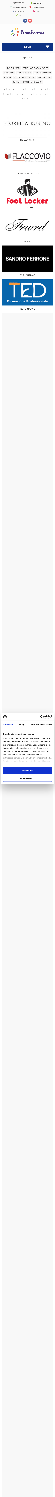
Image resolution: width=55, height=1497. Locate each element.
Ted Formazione (27, 309)
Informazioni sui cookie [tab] (41, 724)
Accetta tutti (27, 770)
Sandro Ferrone (27, 275)
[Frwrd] (27, 237)
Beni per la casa (24, 73)
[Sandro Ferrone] (27, 271)
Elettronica (20, 77)
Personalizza (26, 778)
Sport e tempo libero (32, 82)
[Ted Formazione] (27, 304)
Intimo (32, 77)
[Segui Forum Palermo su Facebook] (25, 20)
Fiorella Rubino (27, 140)
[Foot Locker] (27, 203)
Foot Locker (27, 208)
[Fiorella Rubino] (27, 135)
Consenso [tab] (8, 724)
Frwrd (27, 241)
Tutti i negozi (13, 68)
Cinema (7, 77)
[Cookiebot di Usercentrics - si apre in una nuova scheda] (40, 717)
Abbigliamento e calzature (35, 68)
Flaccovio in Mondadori (27, 174)
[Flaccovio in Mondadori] (27, 169)
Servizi (16, 82)
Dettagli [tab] (21, 724)
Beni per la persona (42, 73)
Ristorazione (44, 77)
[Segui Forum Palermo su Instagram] (30, 20)
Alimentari (9, 73)
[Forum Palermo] (27, 37)
